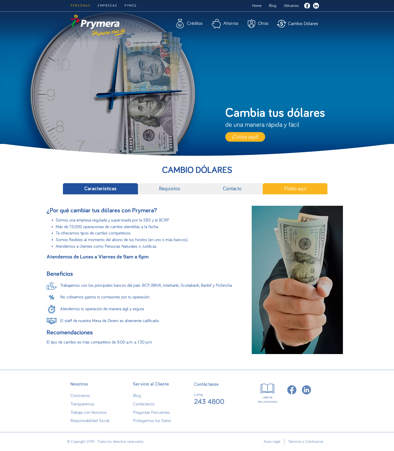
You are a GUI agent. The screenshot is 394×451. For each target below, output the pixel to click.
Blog (272, 6)
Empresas (107, 5)
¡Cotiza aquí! (245, 137)
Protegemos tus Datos (152, 421)
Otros (263, 23)
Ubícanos (291, 6)
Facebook (307, 5)
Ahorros (230, 23)
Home (257, 6)
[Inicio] (97, 27)
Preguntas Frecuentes (151, 412)
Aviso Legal (272, 441)
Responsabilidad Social (89, 421)
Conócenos (80, 396)
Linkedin (316, 5)
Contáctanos (144, 404)
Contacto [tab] (232, 188)
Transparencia (82, 404)
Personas (81, 5)
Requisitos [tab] (169, 188)
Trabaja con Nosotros (88, 412)
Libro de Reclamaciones (267, 399)
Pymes (130, 5)
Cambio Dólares (303, 23)
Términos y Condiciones (305, 441)
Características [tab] (100, 188)
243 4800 (209, 402)
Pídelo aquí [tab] (295, 188)
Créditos (194, 23)
